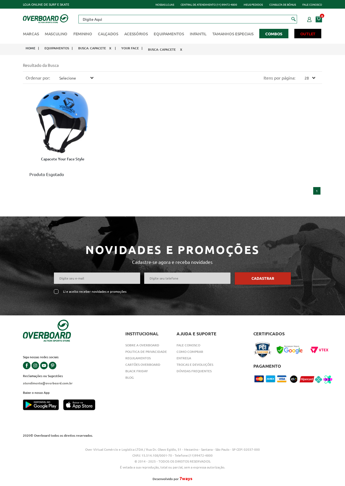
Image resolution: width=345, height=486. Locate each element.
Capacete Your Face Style (62, 158)
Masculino (56, 33)
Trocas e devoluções (195, 364)
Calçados (108, 33)
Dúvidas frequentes (194, 371)
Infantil (198, 33)
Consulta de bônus (282, 4)
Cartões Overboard (142, 364)
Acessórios (136, 33)
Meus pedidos (253, 4)
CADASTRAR (262, 278)
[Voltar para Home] (45, 18)
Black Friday (136, 371)
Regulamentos (138, 358)
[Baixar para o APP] (43, 405)
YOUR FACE (130, 48)
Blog (129, 377)
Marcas (31, 33)
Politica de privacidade (146, 351)
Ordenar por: (38, 77)
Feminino (82, 33)
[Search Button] (293, 19)
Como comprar (190, 351)
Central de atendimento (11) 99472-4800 (209, 4)
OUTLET (307, 33)
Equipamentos (169, 33)
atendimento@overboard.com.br (48, 383)
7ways (186, 478)
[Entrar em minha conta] (309, 18)
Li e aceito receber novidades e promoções (94, 291)
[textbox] (187, 19)
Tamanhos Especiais (233, 33)
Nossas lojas (165, 4)
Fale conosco (312, 4)
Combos (273, 33)
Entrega (184, 358)
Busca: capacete (92, 48)
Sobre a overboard (142, 345)
